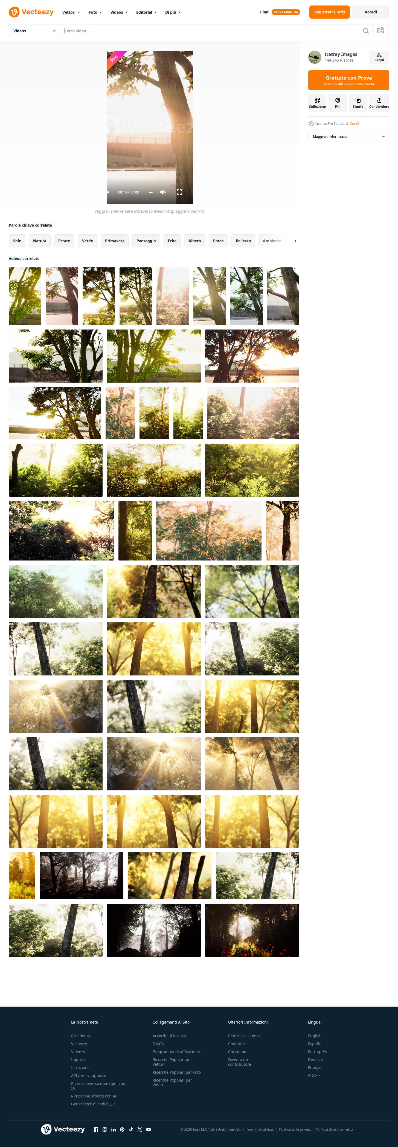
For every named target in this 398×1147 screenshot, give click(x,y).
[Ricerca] (366, 30)
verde (87, 240)
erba (172, 240)
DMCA (158, 1043)
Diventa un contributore (239, 1062)
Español (315, 1043)
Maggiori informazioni (331, 136)
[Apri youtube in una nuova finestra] (148, 1129)
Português (317, 1051)
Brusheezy (80, 1035)
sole (17, 240)
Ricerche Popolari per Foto (177, 1072)
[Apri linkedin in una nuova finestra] (113, 1129)
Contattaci (237, 1043)
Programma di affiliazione (176, 1051)
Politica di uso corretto (334, 1129)
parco (218, 240)
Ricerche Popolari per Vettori (172, 1062)
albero (194, 240)
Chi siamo (237, 1051)
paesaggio (146, 240)
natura (39, 240)
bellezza (243, 240)
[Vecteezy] (31, 12)
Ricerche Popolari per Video (172, 1082)
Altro (312, 1075)
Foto (93, 12)
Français (315, 1067)
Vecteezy (79, 1043)
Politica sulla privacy (295, 1129)
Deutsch (315, 1059)
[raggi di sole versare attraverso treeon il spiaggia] (25, 296)
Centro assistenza (244, 1035)
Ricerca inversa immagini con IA (98, 1086)
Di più (170, 12)
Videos (117, 12)
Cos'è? (354, 123)
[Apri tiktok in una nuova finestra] (131, 1129)
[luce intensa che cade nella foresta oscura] (22, 875)
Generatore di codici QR (93, 1103)
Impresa (78, 1059)
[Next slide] (291, 240)
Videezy (78, 1051)
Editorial (144, 12)
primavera (114, 240)
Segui (379, 60)
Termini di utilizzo (260, 1129)
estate (64, 240)
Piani (264, 12)
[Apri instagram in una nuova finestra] (105, 1129)
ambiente (272, 240)
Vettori (68, 12)
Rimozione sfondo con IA (94, 1096)
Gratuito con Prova (349, 80)
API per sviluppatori (89, 1075)
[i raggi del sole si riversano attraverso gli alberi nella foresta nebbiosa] (172, 296)
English (315, 1035)
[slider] (151, 192)
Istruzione (80, 1067)
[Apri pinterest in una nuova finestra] (122, 1129)
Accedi (371, 12)
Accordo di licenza (169, 1035)
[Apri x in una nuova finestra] (140, 1129)
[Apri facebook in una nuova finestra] (96, 1129)
